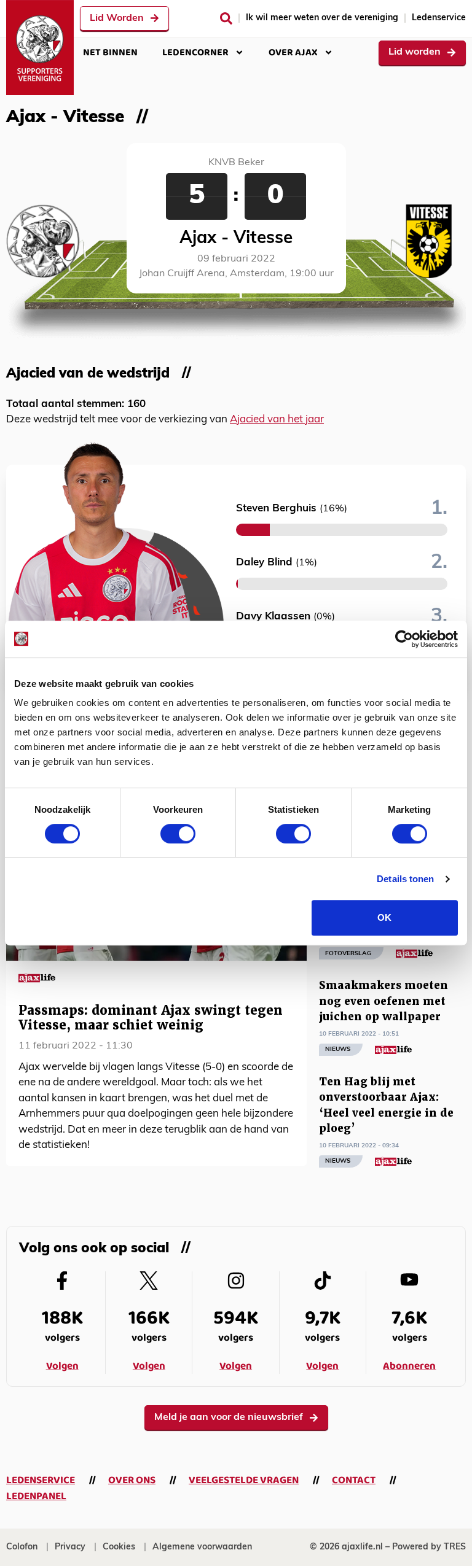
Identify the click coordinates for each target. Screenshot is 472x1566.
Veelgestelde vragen (244, 1480)
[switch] (177, 833)
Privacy (70, 1547)
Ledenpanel (36, 1496)
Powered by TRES (429, 1547)
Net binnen (110, 52)
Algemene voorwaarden (202, 1547)
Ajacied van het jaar (277, 419)
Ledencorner (195, 52)
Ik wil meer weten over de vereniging (322, 18)
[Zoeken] (226, 18)
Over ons (131, 1480)
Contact (354, 1480)
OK (384, 917)
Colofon (21, 1547)
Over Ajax (293, 52)
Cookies (119, 1547)
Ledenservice (439, 18)
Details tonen (405, 879)
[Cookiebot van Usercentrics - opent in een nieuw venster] (404, 639)
